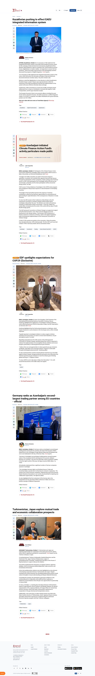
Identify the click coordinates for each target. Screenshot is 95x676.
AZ (78, 673)
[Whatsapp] (14, 668)
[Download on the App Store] (68, 668)
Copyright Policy (74, 650)
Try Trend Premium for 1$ (27, 121)
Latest (32, 647)
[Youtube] (23, 668)
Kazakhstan (22, 107)
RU (80, 673)
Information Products (62, 649)
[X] (20, 668)
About (45, 647)
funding (36, 229)
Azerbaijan (22, 229)
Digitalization (41, 107)
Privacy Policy (74, 649)
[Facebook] (17, 668)
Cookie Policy (73, 652)
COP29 (54, 229)
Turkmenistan (23, 603)
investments (29, 229)
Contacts (46, 650)
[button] (14, 28)
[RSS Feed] (31, 668)
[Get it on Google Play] (77, 668)
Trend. (46, 174)
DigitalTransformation (31, 107)
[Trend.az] (17, 10)
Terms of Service (74, 647)
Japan (29, 603)
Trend (43, 72)
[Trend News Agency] (16, 646)
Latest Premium (34, 649)
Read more (27, 59)
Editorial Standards (48, 652)
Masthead (46, 649)
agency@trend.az (16, 659)
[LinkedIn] (28, 668)
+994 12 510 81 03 (16, 658)
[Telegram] (25, 668)
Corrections (46, 654)
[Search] (56, 10)
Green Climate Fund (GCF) (45, 229)
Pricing (59, 647)
